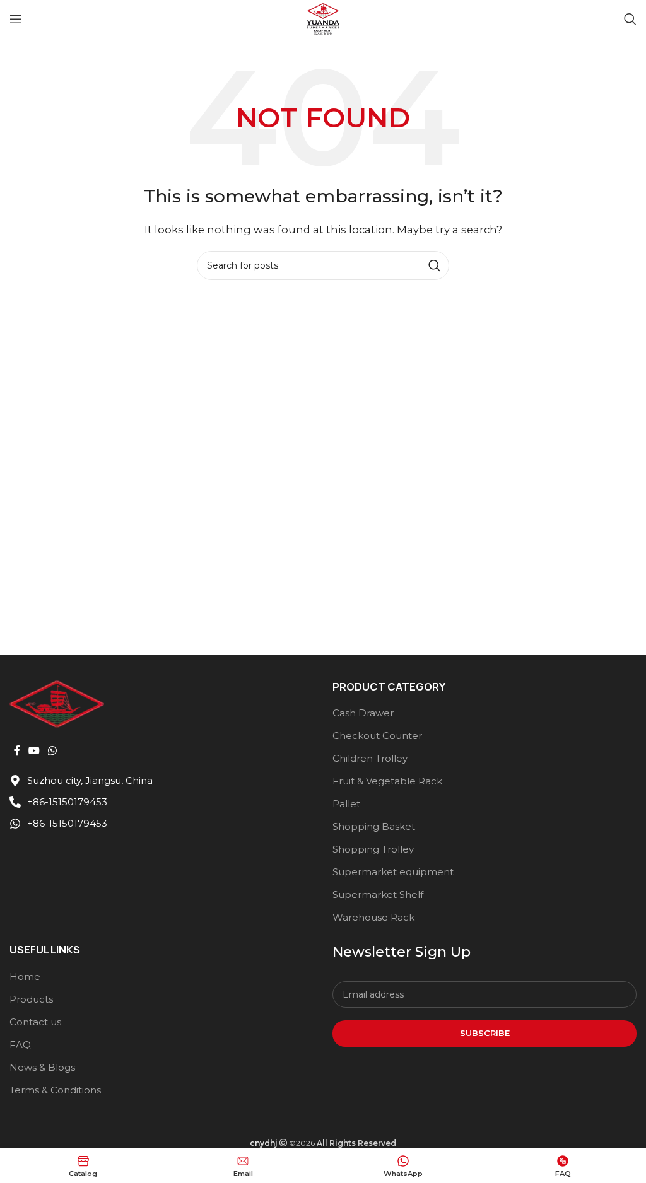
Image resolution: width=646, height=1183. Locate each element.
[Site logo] (323, 18)
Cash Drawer (363, 713)
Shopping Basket (373, 826)
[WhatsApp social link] (52, 750)
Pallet (346, 804)
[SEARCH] (434, 265)
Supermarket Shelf (377, 894)
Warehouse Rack (373, 917)
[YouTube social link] (34, 750)
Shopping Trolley (373, 849)
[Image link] (56, 703)
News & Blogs (42, 1067)
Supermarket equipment (393, 872)
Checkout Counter (377, 736)
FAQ (20, 1045)
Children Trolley (370, 758)
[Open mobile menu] (15, 19)
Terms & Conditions (55, 1090)
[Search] (630, 19)
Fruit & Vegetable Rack (387, 781)
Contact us (35, 1022)
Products (31, 999)
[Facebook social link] (16, 750)
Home (24, 976)
